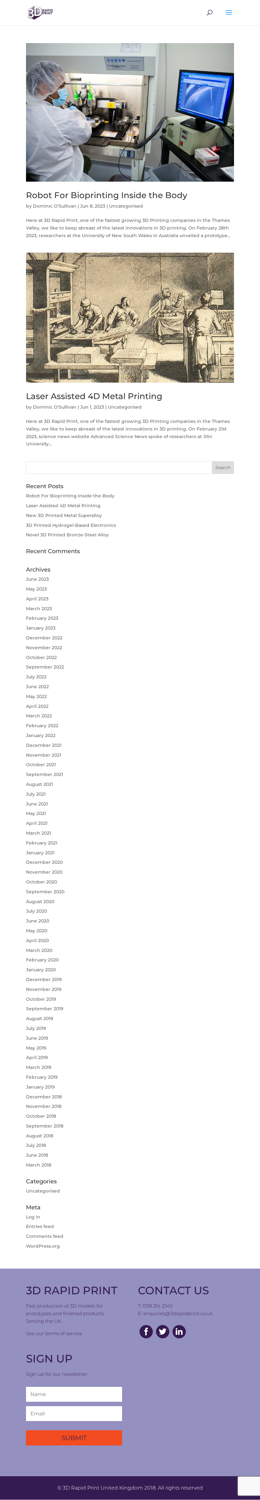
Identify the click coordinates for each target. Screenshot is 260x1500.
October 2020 (41, 882)
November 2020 (44, 872)
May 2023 (36, 589)
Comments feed (44, 1236)
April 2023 (37, 599)
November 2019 (44, 989)
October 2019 (41, 999)
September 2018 (44, 1126)
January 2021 (40, 853)
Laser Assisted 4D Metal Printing (94, 396)
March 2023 (39, 608)
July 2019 (36, 1028)
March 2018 (38, 1165)
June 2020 (37, 921)
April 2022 (37, 706)
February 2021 (41, 843)
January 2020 (41, 970)
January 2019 (40, 1087)
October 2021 (41, 764)
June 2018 (37, 1155)
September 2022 (45, 667)
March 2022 (39, 716)
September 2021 (44, 774)
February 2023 (42, 618)
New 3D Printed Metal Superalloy (64, 515)
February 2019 (42, 1077)
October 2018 (41, 1116)
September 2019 (44, 1009)
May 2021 (36, 813)
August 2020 (40, 901)
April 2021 (37, 823)
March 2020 (39, 950)
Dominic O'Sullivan (54, 206)
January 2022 (40, 735)
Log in (33, 1217)
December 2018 (44, 1097)
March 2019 (38, 1067)
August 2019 (39, 1018)
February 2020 (42, 960)
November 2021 (43, 755)
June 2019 (37, 1038)
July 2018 (36, 1145)
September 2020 (45, 892)
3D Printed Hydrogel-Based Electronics (71, 525)
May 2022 (36, 696)
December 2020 (44, 862)
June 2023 (37, 579)
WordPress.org (43, 1246)
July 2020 (36, 911)
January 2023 (40, 628)
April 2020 (37, 940)
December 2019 (44, 979)
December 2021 (44, 745)
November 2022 (44, 647)
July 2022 (36, 677)
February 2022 (42, 725)
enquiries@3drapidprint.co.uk (178, 1313)
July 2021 (36, 794)
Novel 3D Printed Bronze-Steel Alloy (67, 535)
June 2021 (37, 804)
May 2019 (36, 1048)
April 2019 (37, 1057)
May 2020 (36, 931)
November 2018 (44, 1106)
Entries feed (40, 1226)
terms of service (63, 1333)
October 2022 (41, 657)
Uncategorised (126, 206)
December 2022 (44, 638)
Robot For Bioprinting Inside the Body (106, 195)
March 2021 (38, 833)
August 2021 (39, 784)
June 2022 (37, 686)
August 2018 (39, 1136)
